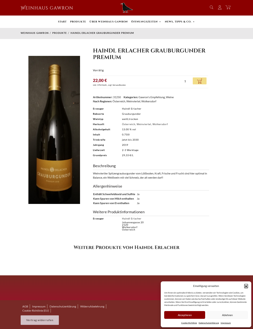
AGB (25, 306)
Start (62, 21)
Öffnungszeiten (144, 21)
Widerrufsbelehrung (92, 306)
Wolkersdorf (148, 101)
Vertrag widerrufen (39, 320)
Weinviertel (133, 101)
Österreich (119, 101)
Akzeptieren (185, 315)
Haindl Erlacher (131, 218)
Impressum (226, 323)
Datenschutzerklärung (209, 323)
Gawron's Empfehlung (152, 97)
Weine (170, 97)
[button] (246, 286)
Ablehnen (227, 315)
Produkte (78, 21)
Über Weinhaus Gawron (108, 21)
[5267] (200, 81)
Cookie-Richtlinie (189, 323)
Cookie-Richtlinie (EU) (35, 310)
